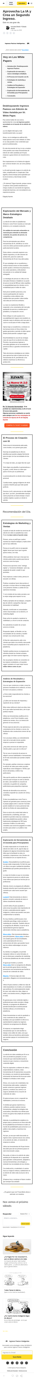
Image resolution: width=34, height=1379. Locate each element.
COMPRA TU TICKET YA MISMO (17, 425)
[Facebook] (22, 1363)
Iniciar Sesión (11, 3)
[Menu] (28, 3)
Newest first (23, 1214)
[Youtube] (17, 1363)
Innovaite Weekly (15, 26)
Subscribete (21, 3)
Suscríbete (25, 50)
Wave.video (7, 934)
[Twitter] (8, 1363)
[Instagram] (26, 1363)
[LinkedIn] (12, 1363)
